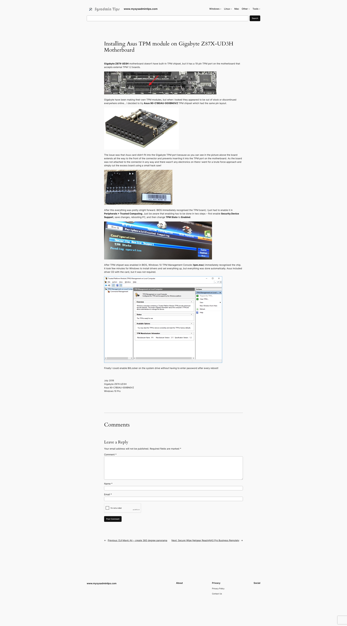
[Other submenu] (249, 8)
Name (108, 483)
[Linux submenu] (231, 8)
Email (108, 494)
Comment (110, 454)
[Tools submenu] (259, 8)
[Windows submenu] (220, 8)
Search (255, 18)
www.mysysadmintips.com (141, 8)
